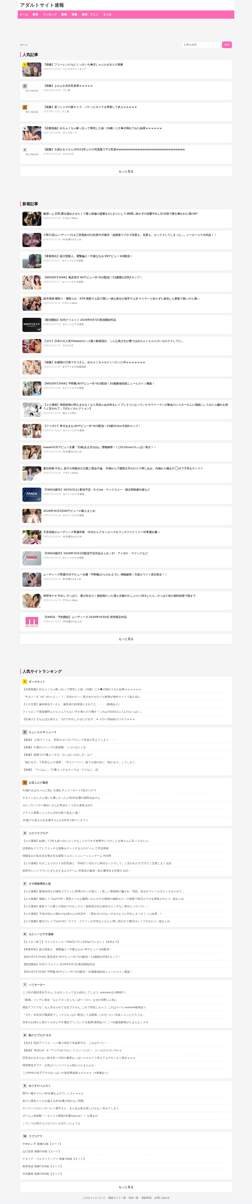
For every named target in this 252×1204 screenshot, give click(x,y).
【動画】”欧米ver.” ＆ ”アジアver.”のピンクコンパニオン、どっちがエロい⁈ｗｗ (72, 1050)
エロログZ (68, 153)
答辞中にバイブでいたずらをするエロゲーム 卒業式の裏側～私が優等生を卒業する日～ (76, 870)
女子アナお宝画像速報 (74, 366)
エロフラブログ (38, 833)
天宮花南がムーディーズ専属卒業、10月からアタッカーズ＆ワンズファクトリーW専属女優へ (101, 532)
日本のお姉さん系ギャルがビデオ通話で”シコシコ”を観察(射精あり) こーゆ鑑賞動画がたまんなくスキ (85, 1022)
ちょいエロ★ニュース (43, 732)
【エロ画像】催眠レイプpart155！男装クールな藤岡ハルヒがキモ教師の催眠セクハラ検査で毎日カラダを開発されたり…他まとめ (103, 898)
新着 (35, 14)
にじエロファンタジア (74, 68)
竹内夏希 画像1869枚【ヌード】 (42, 1173)
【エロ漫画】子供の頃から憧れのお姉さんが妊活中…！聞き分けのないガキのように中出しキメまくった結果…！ (92, 913)
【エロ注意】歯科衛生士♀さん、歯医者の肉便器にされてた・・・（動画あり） (71, 704)
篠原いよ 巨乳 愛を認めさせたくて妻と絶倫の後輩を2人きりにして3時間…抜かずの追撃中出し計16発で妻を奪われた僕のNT (120, 213)
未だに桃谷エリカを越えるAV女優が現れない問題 (53, 1100)
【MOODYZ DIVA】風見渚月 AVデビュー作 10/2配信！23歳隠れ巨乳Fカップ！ (92, 277)
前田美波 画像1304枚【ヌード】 (42, 1166)
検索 (227, 44)
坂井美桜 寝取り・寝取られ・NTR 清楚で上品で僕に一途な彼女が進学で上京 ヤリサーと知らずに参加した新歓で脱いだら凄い (121, 298)
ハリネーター (37, 984)
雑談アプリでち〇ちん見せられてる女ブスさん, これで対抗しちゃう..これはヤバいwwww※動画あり (84, 1007)
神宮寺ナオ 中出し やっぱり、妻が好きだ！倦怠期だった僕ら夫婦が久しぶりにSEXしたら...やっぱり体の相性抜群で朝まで (119, 595)
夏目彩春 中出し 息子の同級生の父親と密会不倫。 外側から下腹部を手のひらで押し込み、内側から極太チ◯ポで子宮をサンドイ (123, 468)
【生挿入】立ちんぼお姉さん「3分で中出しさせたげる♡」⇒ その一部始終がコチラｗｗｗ (78, 719)
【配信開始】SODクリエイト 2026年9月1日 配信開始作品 (79, 319)
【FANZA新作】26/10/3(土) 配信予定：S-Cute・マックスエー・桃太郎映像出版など (96, 489)
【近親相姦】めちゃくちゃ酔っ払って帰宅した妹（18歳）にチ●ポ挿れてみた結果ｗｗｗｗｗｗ (102, 128)
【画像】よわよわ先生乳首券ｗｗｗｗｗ (68, 85)
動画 (64, 14)
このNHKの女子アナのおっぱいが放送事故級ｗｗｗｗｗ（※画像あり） (66, 1072)
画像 (74, 14)
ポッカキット (70, 132)
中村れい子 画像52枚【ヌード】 (42, 1143)
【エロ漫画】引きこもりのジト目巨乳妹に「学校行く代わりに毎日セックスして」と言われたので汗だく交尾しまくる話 (96, 863)
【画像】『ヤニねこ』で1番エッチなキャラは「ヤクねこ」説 (60, 769)
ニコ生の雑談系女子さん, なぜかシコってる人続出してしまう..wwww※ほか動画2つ (74, 992)
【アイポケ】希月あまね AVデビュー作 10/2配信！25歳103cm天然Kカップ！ (92, 425)
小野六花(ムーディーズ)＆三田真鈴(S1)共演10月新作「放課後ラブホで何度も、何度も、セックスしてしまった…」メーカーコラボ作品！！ (130, 234)
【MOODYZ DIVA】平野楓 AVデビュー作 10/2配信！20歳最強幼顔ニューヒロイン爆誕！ (99, 383)
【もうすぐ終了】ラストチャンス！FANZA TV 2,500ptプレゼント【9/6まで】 (71, 941)
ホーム (24, 14)
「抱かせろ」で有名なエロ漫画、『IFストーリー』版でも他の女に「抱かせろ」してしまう (78, 762)
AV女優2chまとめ (72, 239)
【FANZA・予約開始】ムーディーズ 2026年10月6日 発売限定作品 (85, 617)
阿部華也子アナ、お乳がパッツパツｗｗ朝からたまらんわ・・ (61, 1065)
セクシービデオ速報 (72, 260)
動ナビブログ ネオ (40, 1035)
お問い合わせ (162, 1197)
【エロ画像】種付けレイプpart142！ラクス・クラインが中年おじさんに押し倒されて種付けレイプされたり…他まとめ (96, 921)
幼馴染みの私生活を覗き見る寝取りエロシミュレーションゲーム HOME (66, 855)
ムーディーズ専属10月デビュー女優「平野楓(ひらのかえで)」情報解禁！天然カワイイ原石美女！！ (105, 574)
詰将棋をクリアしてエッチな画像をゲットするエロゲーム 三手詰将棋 (65, 848)
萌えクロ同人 (70, 413)
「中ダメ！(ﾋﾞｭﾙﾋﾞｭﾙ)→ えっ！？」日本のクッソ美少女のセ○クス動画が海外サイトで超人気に (81, 696)
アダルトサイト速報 (42, 5)
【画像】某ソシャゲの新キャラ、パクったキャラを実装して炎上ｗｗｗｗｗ (90, 106)
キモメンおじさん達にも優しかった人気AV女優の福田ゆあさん (61, 797)
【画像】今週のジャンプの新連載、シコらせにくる (54, 747)
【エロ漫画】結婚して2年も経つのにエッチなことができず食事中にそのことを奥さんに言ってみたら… (86, 840)
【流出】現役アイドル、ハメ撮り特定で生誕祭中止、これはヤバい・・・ (67, 1042)
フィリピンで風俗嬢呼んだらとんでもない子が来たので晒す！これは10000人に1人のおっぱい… (82, 711)
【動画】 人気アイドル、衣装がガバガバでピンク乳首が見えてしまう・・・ (69, 739)
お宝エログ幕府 (38, 782)
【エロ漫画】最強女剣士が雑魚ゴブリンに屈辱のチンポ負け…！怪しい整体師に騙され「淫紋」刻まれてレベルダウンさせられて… (103, 891)
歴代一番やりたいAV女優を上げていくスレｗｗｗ (53, 1093)
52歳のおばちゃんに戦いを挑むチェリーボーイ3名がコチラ (59, 790)
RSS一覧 (134, 1197)
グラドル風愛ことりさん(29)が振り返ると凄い (51, 812)
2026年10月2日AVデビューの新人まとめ (69, 510)
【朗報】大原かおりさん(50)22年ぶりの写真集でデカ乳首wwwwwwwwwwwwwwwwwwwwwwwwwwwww (114, 149)
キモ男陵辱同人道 (40, 883)
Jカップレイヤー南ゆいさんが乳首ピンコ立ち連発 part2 (57, 805)
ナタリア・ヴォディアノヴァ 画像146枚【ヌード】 (54, 1158)
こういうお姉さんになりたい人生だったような (51, 1123)
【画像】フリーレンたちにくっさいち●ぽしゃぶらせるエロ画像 (83, 64)
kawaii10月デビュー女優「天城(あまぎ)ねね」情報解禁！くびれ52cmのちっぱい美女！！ (99, 447)
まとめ (107, 14)
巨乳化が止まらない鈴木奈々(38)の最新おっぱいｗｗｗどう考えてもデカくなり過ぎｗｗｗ (78, 1057)
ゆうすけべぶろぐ (40, 1085)
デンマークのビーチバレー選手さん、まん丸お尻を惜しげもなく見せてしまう (70, 1108)
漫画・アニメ (90, 14)
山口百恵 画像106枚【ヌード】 (41, 1151)
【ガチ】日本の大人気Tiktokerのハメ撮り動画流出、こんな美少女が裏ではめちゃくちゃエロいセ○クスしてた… (113, 341)
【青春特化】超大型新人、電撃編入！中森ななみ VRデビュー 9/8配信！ (88, 256)
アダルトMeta (70, 218)
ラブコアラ (36, 1136)
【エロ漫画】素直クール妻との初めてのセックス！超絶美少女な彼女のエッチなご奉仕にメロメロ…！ (85, 906)
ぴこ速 (66, 90)
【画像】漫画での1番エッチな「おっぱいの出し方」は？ (57, 754)
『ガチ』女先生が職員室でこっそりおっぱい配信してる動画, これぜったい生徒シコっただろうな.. (83, 1014)
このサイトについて (93, 1197)
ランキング (50, 14)
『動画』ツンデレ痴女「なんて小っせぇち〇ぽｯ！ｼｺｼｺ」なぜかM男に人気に (69, 999)
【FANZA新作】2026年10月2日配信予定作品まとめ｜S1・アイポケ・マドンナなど (95, 553)
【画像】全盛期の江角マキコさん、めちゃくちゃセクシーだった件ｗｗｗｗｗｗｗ (94, 362)
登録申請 (146, 1197)
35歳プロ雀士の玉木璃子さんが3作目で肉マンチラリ (55, 820)
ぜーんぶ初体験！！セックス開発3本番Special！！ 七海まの (60, 1115)
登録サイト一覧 (117, 1197)
